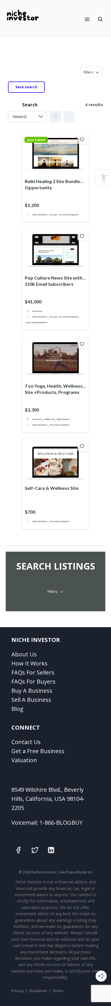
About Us (24, 654)
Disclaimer (38, 990)
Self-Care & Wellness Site (52, 488)
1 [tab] (53, 171)
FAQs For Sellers (32, 672)
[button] (103, 177)
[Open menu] (87, 19)
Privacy (17, 990)
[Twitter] (35, 850)
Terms (58, 990)
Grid (55, 116)
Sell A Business (31, 699)
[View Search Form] (100, 19)
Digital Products (63, 419)
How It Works (29, 663)
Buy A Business (31, 690)
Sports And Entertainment (36, 322)
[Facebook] (18, 850)
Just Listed (36, 139)
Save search (26, 87)
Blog (17, 709)
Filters (88, 72)
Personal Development (68, 214)
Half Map (69, 116)
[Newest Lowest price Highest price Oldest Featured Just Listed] (27, 116)
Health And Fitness (40, 214)
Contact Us (26, 742)
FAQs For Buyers (33, 681)
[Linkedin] (51, 850)
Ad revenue (37, 311)
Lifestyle (53, 214)
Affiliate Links (49, 419)
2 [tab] (58, 171)
